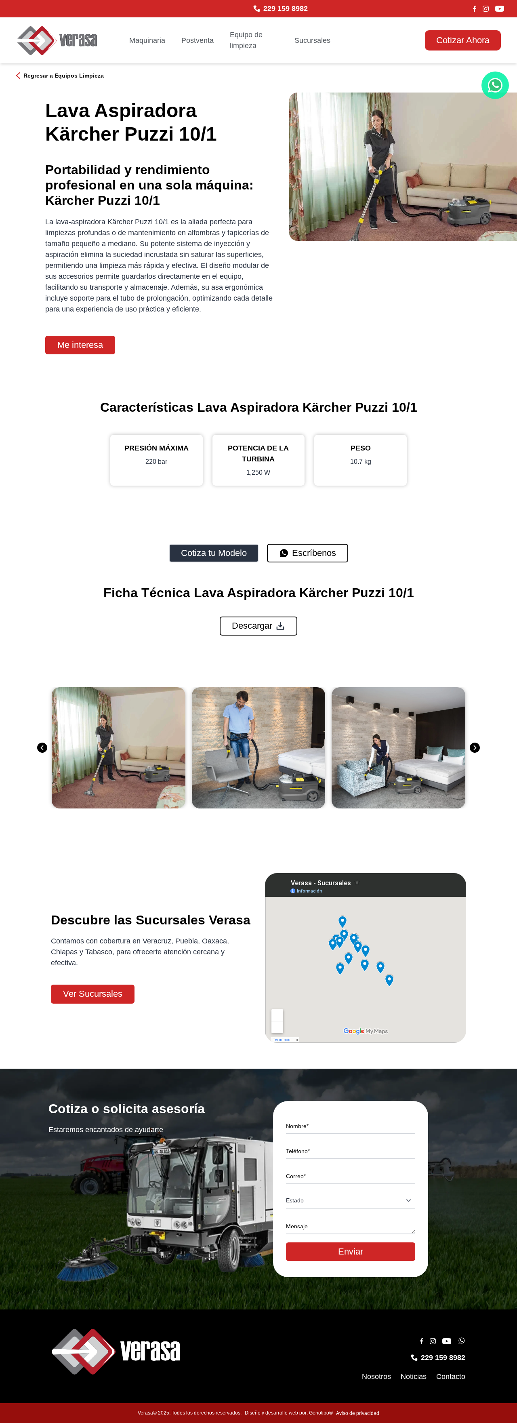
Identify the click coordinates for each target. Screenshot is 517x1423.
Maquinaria (147, 40)
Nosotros (376, 1376)
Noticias (414, 1376)
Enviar (350, 1251)
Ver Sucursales (92, 994)
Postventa (197, 40)
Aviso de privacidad (357, 1413)
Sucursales (312, 40)
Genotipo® (321, 1413)
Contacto (450, 1376)
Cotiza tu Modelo (214, 553)
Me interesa (80, 345)
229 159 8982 (285, 8)
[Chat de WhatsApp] (495, 85)
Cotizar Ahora (463, 40)
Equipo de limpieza (246, 40)
